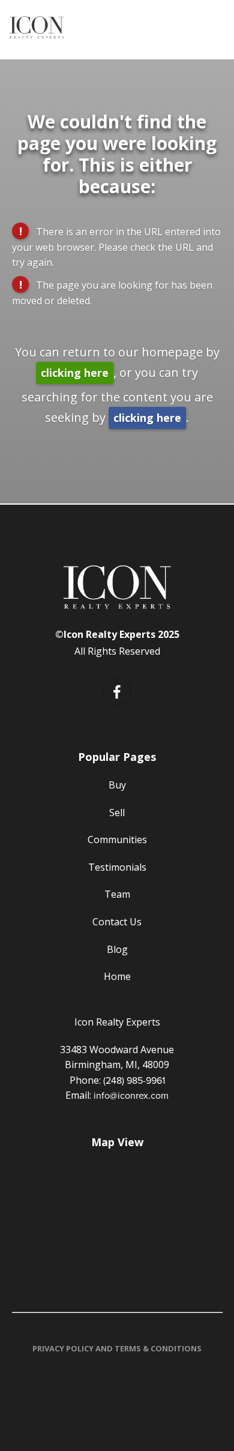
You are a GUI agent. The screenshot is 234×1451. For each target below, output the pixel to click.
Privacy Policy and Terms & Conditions (117, 1348)
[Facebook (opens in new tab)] (117, 691)
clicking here (75, 372)
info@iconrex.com (131, 1095)
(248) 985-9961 (134, 1080)
